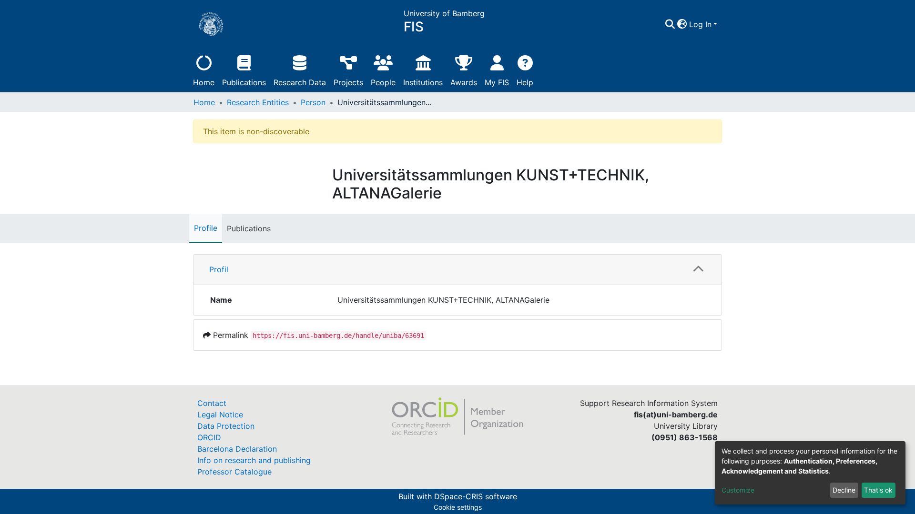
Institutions (423, 82)
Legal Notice (220, 414)
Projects (348, 82)
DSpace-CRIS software (475, 496)
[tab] (457, 270)
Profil (218, 269)
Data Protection (225, 426)
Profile (205, 228)
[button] (682, 24)
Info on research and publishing (254, 460)
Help (525, 82)
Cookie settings (458, 507)
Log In (700, 24)
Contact (211, 403)
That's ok (878, 490)
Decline (844, 490)
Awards (463, 82)
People (383, 82)
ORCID (209, 437)
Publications (244, 82)
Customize (738, 490)
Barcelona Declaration (237, 449)
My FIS (497, 82)
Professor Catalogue (234, 471)
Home (203, 82)
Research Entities (258, 102)
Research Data (300, 82)
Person (313, 102)
